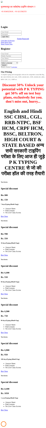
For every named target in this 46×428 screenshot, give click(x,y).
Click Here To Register (8, 40)
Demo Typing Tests (7, 44)
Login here (14, 67)
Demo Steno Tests (6, 42)
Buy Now (4, 216)
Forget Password (23, 39)
